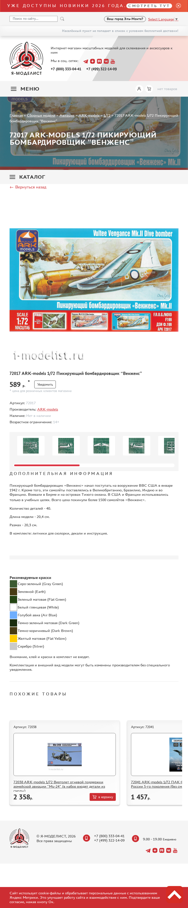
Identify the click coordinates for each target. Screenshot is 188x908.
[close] (176, 6)
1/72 (107, 115)
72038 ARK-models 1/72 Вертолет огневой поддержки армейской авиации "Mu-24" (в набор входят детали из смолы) (59, 786)
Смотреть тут (149, 6)
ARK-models (89, 115)
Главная (16, 115)
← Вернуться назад (28, 187)
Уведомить (45, 384)
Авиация (66, 115)
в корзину (105, 797)
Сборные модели (41, 115)
